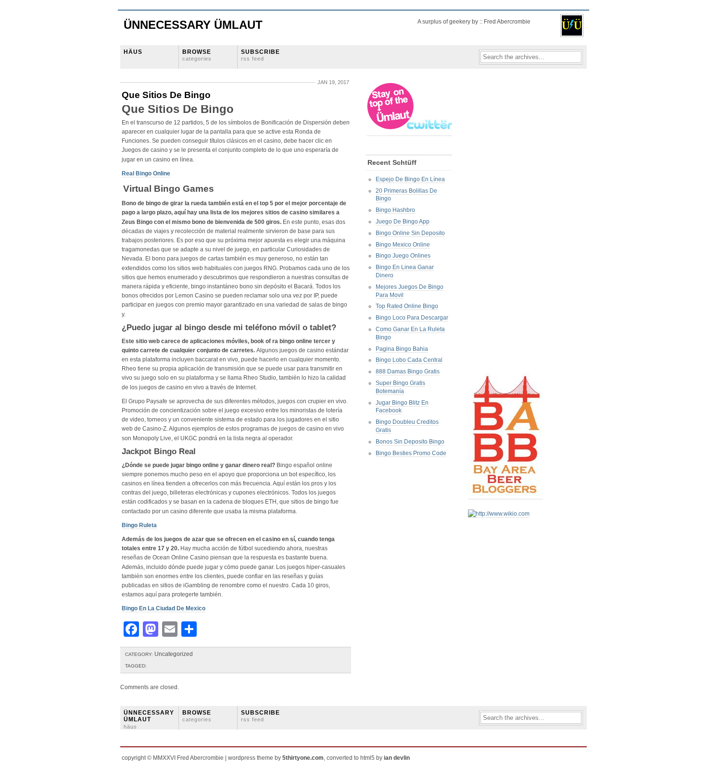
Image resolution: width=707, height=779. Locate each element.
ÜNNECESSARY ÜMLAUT (149, 719)
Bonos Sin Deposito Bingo (410, 441)
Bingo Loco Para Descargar (412, 317)
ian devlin (397, 757)
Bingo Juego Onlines (403, 255)
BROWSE (197, 55)
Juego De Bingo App (402, 221)
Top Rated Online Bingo (407, 306)
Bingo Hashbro (395, 210)
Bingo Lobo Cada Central (409, 360)
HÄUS (133, 52)
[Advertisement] (506, 226)
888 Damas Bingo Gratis (408, 371)
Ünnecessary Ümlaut (193, 24)
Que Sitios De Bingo (166, 95)
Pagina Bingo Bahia (402, 349)
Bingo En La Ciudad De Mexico (163, 608)
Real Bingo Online (146, 173)
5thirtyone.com (303, 757)
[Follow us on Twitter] (410, 132)
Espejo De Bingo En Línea (410, 179)
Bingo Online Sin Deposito (410, 233)
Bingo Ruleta (139, 525)
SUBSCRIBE (260, 55)
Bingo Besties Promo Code (411, 453)
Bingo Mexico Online (403, 244)
